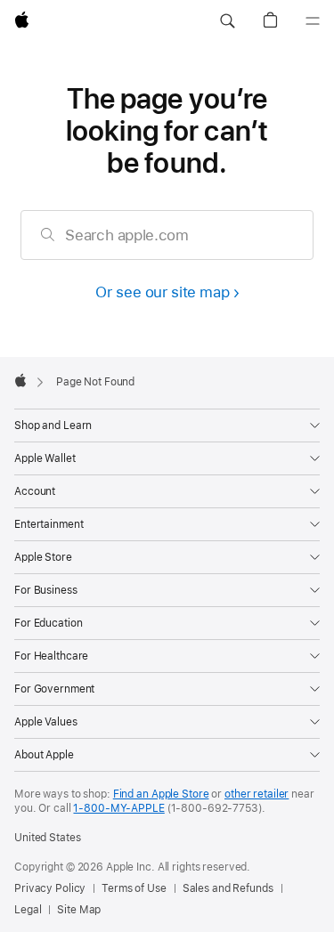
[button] (227, 21)
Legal (27, 910)
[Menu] (312, 21)
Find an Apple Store (161, 794)
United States (47, 837)
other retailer (256, 794)
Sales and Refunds (228, 888)
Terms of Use (134, 888)
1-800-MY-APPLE (118, 808)
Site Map (79, 910)
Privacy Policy (50, 888)
